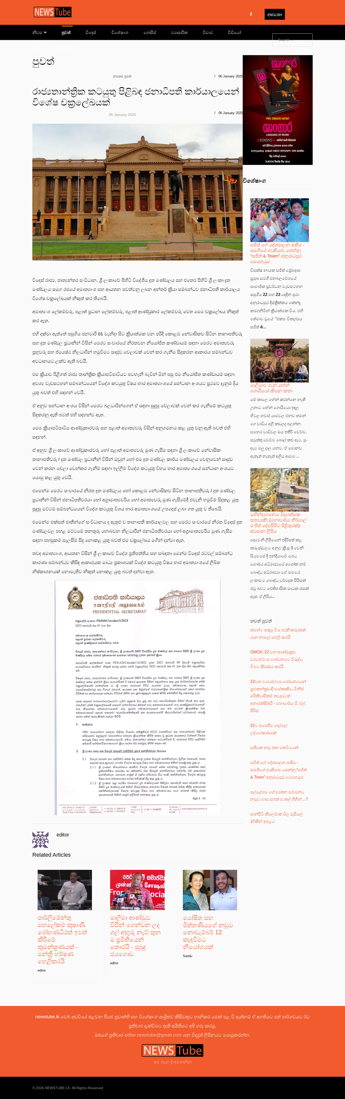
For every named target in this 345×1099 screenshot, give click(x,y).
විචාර (208, 32)
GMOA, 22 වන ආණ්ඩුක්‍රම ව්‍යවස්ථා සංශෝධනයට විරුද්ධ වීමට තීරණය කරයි (276, 659)
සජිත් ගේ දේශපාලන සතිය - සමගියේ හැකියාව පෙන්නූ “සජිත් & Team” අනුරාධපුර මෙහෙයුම (277, 253)
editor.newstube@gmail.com (153, 1035)
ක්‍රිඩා (36, 48)
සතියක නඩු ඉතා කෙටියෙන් (274, 747)
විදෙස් (91, 32)
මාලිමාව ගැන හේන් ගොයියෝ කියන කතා (271, 387)
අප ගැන (162, 1061)
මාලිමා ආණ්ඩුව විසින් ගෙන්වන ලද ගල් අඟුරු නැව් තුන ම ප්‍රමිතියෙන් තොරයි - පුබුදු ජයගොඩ (135, 935)
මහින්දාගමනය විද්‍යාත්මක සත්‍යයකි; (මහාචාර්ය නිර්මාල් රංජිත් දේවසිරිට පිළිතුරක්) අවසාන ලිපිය (278, 523)
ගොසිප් (149, 32)
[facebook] (251, 14)
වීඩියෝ (234, 32)
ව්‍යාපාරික (179, 32)
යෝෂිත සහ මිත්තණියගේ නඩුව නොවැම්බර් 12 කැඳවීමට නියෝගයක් (208, 932)
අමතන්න (183, 1061)
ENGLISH (64, 48)
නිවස (37, 32)
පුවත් (66, 32)
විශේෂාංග (119, 32)
